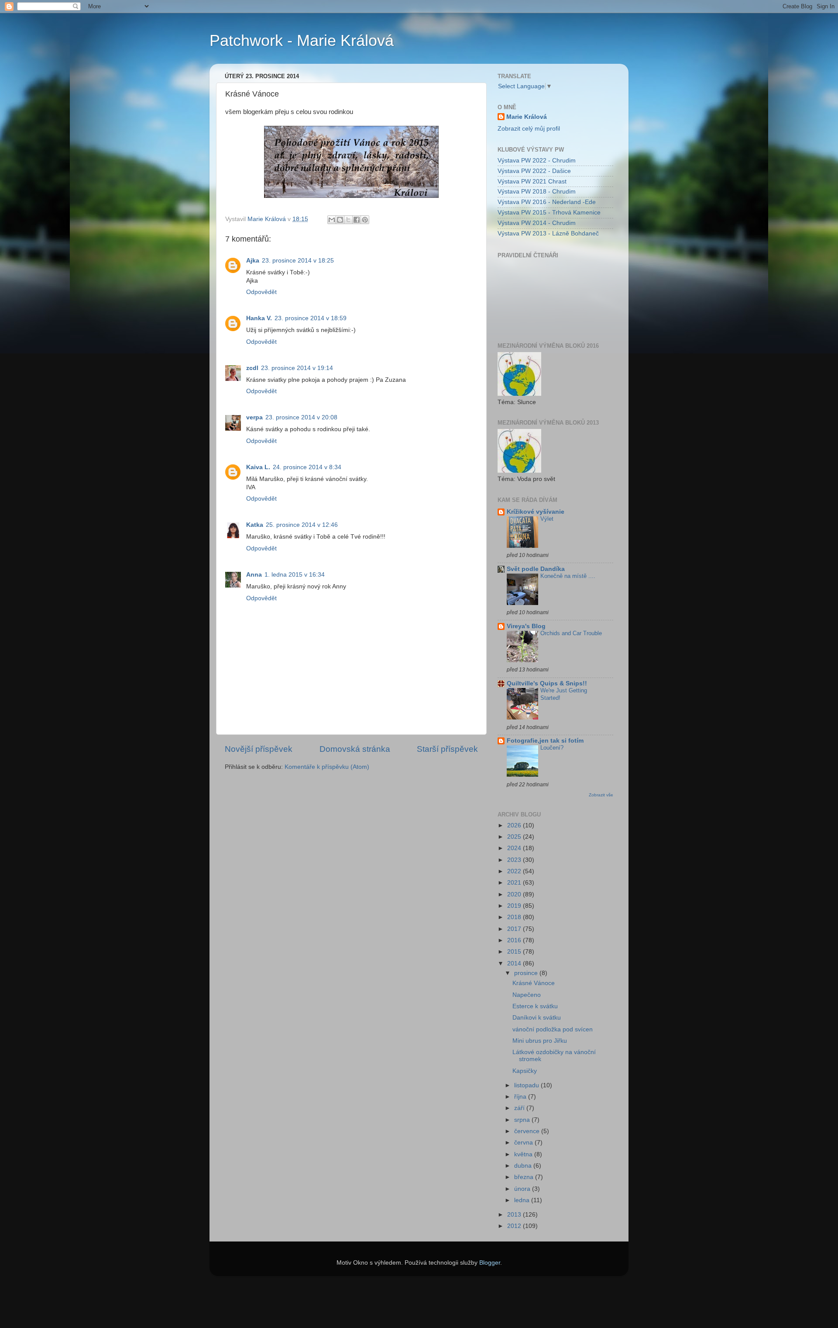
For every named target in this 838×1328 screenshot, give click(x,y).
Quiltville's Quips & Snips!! (547, 683)
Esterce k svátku (535, 1006)
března (524, 1177)
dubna (523, 1165)
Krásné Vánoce (533, 983)
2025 (515, 836)
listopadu (527, 1085)
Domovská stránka (354, 749)
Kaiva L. (258, 467)
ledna (522, 1200)
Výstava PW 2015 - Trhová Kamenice (549, 212)
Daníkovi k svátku (536, 1017)
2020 (515, 894)
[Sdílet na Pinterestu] (365, 219)
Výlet (546, 518)
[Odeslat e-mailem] (331, 219)
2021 (515, 882)
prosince (526, 973)
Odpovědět (261, 292)
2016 (515, 940)
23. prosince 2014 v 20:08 (301, 417)
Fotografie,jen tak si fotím (545, 740)
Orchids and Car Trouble (571, 633)
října (521, 1096)
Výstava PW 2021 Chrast (532, 181)
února (523, 1189)
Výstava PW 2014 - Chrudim (537, 223)
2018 (515, 917)
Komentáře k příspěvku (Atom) (327, 767)
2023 (515, 860)
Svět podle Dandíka (536, 569)
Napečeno (526, 995)
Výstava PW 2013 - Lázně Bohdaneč (548, 233)
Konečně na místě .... (567, 576)
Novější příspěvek (258, 749)
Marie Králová (526, 117)
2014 (515, 963)
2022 (515, 871)
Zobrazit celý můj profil (529, 128)
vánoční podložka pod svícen (552, 1029)
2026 (515, 825)
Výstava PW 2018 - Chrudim (537, 191)
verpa (254, 417)
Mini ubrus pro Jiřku (539, 1041)
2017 (515, 929)
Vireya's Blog (526, 626)
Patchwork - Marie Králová (302, 40)
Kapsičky (524, 1071)
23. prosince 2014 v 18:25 (298, 260)
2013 (515, 1214)
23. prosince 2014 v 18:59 (311, 318)
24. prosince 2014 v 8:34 (307, 467)
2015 (515, 951)
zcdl (252, 368)
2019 (515, 906)
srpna (523, 1120)
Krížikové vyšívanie (535, 511)
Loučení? (551, 747)
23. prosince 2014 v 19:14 (297, 368)
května (524, 1154)
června (524, 1142)
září (520, 1108)
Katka (254, 525)
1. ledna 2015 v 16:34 (294, 574)
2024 (515, 848)
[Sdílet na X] (348, 219)
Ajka (252, 260)
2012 (515, 1226)
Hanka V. (259, 318)
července (527, 1131)
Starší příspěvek (447, 749)
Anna (254, 574)
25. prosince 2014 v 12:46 (302, 525)
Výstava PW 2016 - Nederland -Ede (547, 202)
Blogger (489, 1262)
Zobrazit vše (601, 794)
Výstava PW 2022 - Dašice (534, 171)
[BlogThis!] (340, 219)
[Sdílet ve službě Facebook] (356, 219)
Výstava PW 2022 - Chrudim (537, 160)
